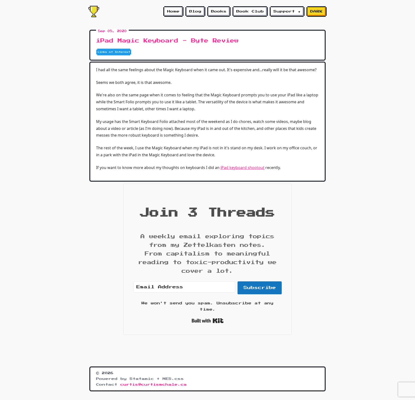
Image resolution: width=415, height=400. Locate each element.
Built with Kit (208, 320)
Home (173, 11)
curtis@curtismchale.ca (153, 384)
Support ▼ (287, 11)
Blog (195, 11)
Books (219, 11)
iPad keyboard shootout (242, 167)
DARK (316, 11)
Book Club (250, 11)
